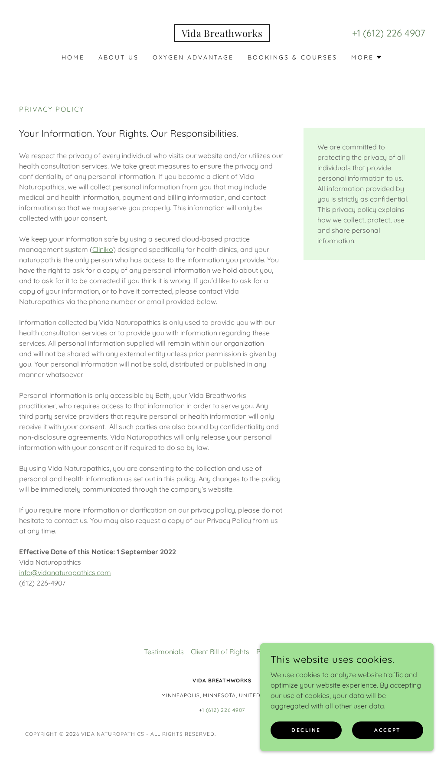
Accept (387, 730)
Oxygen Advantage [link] (193, 57)
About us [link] (118, 57)
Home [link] (73, 57)
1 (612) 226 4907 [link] (391, 33)
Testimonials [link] (164, 651)
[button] (366, 57)
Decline (306, 730)
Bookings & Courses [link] (292, 57)
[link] (222, 34)
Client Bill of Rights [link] (220, 651)
